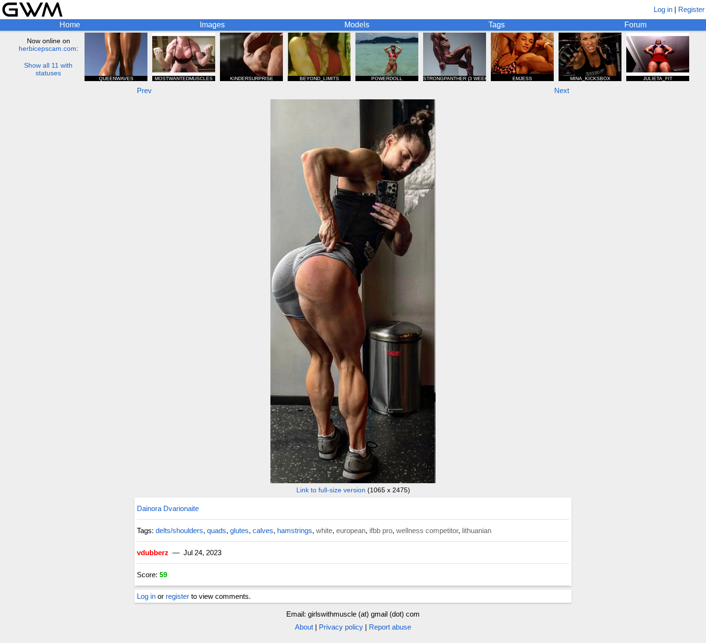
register (177, 596)
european (350, 530)
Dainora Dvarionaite (168, 508)
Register (691, 9)
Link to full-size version (330, 490)
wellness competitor (427, 530)
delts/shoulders (179, 530)
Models (356, 25)
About (304, 627)
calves (263, 530)
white (324, 530)
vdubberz (153, 552)
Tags (496, 25)
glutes (239, 530)
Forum (635, 25)
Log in (663, 9)
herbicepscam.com (47, 48)
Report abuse (390, 627)
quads (216, 530)
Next (561, 90)
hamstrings (294, 530)
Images (212, 25)
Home (70, 25)
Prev (144, 90)
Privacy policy (341, 627)
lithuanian (476, 530)
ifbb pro (380, 530)
